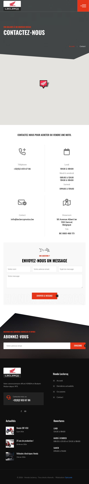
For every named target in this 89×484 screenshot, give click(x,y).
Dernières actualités (65, 386)
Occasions (61, 392)
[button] (83, 6)
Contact (60, 397)
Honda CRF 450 (22, 428)
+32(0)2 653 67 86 (22, 168)
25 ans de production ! (25, 440)
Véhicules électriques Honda (27, 453)
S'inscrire (78, 345)
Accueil (72, 46)
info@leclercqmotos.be (22, 219)
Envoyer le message (44, 295)
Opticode (68, 477)
